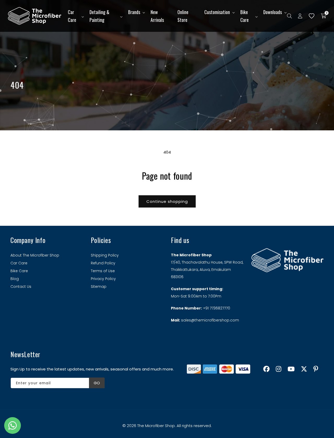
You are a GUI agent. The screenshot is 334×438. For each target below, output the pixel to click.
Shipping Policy (105, 255)
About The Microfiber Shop (34, 255)
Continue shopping (167, 201)
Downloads (272, 12)
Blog (14, 278)
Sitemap (98, 286)
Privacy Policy (103, 278)
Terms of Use (103, 270)
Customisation (217, 12)
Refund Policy (103, 263)
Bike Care (244, 16)
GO (97, 383)
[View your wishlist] (311, 16)
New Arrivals (157, 16)
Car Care (72, 16)
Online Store (182, 16)
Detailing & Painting (99, 16)
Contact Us (20, 286)
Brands (134, 12)
